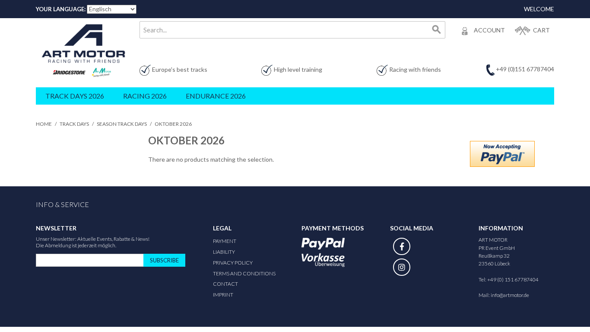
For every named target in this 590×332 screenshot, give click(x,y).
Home (44, 124)
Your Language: (61, 9)
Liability (224, 252)
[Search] (436, 29)
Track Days (74, 124)
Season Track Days (122, 124)
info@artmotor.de (510, 295)
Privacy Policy (233, 262)
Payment (224, 241)
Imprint (223, 294)
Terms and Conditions (244, 273)
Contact (225, 284)
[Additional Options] (502, 154)
